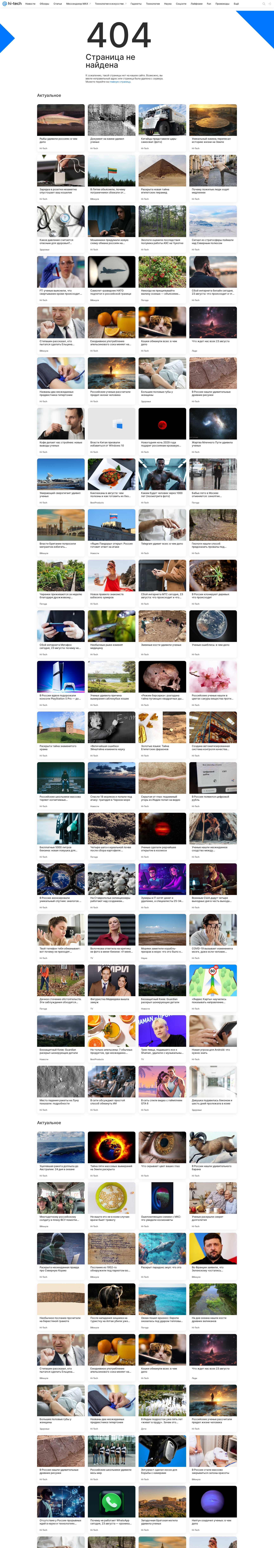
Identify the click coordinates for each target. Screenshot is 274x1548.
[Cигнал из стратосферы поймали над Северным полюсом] (213, 229)
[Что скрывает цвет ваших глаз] (162, 1357)
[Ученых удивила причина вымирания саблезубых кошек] (111, 684)
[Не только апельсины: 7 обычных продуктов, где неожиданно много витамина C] (111, 1039)
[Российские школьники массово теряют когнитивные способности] (61, 786)
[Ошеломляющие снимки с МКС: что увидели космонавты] (162, 1408)
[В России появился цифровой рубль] (213, 786)
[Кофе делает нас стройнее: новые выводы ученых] (61, 431)
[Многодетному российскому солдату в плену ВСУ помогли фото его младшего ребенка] (61, 1408)
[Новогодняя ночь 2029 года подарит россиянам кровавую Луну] (162, 431)
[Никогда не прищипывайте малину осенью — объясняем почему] (162, 279)
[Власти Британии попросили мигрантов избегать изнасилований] (61, 533)
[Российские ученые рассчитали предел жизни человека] (111, 381)
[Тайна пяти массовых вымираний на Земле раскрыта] (111, 1357)
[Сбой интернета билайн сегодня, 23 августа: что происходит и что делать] (213, 279)
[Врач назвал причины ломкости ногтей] (61, 1292)
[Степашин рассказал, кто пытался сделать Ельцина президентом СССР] (61, 330)
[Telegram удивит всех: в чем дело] (162, 533)
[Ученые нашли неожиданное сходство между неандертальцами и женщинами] (213, 836)
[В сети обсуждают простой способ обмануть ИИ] (111, 1089)
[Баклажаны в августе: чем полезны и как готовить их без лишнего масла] (111, 482)
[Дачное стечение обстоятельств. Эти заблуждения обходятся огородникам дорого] (61, 988)
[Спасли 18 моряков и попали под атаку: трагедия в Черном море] (111, 786)
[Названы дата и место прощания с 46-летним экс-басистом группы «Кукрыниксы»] (213, 1140)
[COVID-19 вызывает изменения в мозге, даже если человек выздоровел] (213, 937)
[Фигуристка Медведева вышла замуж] (111, 988)
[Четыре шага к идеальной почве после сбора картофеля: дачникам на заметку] (111, 836)
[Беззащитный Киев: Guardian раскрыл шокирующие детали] (162, 988)
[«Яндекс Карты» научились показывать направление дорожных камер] (213, 988)
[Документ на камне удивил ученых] (111, 128)
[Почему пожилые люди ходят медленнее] (213, 178)
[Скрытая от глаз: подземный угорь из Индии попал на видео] (162, 786)
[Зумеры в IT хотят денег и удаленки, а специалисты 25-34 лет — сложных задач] (162, 887)
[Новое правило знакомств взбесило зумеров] (111, 583)
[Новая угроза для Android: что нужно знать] (213, 1039)
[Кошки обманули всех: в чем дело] (162, 330)
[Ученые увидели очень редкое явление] (162, 1190)
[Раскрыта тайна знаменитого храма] (61, 735)
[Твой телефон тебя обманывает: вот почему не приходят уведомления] (61, 937)
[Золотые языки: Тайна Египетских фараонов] (162, 735)
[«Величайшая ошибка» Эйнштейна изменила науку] (111, 735)
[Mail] (5, 4)
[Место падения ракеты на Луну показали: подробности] (61, 1089)
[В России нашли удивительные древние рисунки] (213, 381)
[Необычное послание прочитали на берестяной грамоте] (61, 1509)
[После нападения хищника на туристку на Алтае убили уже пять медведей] (111, 1509)
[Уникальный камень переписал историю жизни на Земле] (213, 128)
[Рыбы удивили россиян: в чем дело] (61, 128)
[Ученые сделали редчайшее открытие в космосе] (162, 836)
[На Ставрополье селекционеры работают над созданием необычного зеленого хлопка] (111, 887)
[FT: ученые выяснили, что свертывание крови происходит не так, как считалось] (61, 279)
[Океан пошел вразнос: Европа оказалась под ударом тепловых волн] (162, 1509)
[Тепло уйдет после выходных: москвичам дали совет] (213, 1292)
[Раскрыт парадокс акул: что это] (162, 1459)
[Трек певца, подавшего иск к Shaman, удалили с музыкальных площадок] (162, 1039)
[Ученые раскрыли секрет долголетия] (213, 1408)
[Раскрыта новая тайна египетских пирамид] (162, 178)
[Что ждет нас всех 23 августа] (213, 330)
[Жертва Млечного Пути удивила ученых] (213, 431)
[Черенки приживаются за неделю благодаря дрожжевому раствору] (61, 583)
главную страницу (119, 81)
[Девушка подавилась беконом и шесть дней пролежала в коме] (213, 1089)
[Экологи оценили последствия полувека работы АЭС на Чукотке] (162, 229)
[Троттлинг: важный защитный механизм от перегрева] (61, 1241)
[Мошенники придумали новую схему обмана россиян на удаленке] (111, 229)
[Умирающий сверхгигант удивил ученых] (61, 482)
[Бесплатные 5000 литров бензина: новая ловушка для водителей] (61, 836)
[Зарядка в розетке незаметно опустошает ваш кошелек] (61, 178)
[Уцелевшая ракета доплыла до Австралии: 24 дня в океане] (61, 1357)
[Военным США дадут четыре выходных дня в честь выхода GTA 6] (213, 887)
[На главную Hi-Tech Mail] (14, 4)
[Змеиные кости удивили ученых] (162, 634)
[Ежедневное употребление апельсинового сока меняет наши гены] (111, 330)
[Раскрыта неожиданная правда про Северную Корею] (61, 1459)
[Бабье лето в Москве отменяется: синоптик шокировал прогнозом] (213, 482)
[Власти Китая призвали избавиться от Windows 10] (111, 431)
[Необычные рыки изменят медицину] (111, 634)
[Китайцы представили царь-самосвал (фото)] (162, 128)
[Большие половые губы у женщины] (162, 381)
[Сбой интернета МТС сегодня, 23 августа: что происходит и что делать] (162, 583)
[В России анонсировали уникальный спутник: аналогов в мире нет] (61, 887)
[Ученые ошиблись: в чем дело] (213, 634)
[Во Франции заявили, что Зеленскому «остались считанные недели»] (213, 1459)
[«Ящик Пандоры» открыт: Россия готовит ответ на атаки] (111, 533)
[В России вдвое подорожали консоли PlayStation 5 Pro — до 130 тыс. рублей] (61, 684)
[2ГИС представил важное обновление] (61, 1140)
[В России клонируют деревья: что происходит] (213, 583)
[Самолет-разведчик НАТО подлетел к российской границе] (111, 279)
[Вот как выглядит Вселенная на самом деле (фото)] (162, 1292)
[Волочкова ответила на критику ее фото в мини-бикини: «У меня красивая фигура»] (111, 937)
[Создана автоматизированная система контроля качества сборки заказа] (213, 735)
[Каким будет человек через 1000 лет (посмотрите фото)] (162, 482)
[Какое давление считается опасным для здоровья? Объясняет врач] (61, 229)
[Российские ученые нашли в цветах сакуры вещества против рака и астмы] (213, 684)
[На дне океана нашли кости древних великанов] (213, 1509)
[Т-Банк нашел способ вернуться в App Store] (111, 1292)
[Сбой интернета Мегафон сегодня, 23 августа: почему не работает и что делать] (61, 634)
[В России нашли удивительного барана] (213, 1357)
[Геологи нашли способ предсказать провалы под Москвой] (213, 533)
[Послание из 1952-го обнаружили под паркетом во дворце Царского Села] (111, 1459)
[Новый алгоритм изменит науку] (213, 1241)
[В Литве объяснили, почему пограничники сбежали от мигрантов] (111, 178)
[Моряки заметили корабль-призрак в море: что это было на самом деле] (162, 937)
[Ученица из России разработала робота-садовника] (213, 1190)
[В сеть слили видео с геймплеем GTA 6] (162, 1089)
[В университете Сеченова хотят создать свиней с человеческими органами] (111, 1140)
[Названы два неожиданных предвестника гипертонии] (61, 381)
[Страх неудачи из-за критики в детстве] (61, 1190)
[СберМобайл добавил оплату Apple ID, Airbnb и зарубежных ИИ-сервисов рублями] (111, 1241)
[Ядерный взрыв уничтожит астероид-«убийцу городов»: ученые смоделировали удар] (111, 1190)
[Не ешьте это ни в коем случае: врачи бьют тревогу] (111, 1408)
